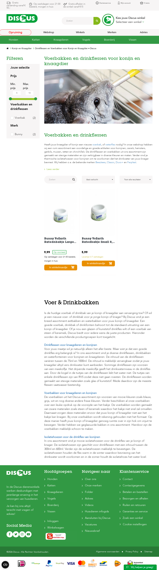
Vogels (51, 498)
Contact (128, 479)
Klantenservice (105, 3)
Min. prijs (13, 86)
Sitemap (148, 551)
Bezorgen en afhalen (135, 498)
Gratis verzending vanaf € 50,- (16, 5)
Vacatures (91, 524)
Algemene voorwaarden (107, 551)
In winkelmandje (58, 267)
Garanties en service (135, 511)
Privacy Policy (132, 551)
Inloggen (53, 521)
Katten (51, 485)
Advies (89, 498)
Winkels (80, 32)
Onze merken (93, 485)
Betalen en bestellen (135, 492)
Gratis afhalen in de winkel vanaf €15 (74, 5)
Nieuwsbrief (92, 531)
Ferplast (131, 162)
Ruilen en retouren (134, 505)
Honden (52, 479)
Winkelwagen (55, 528)
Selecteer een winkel (129, 22)
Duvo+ (119, 162)
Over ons (90, 479)
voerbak (96, 144)
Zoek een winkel (133, 518)
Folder (89, 492)
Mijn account (126, 3)
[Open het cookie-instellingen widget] (5, 564)
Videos (89, 505)
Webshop (48, 32)
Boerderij (53, 505)
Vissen (51, 511)
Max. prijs (26, 86)
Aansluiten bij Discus (97, 518)
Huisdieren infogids (97, 511)
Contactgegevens (134, 485)
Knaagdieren (55, 492)
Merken (112, 32)
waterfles (110, 144)
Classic (110, 162)
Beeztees (100, 162)
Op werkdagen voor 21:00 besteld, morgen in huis (44, 5)
